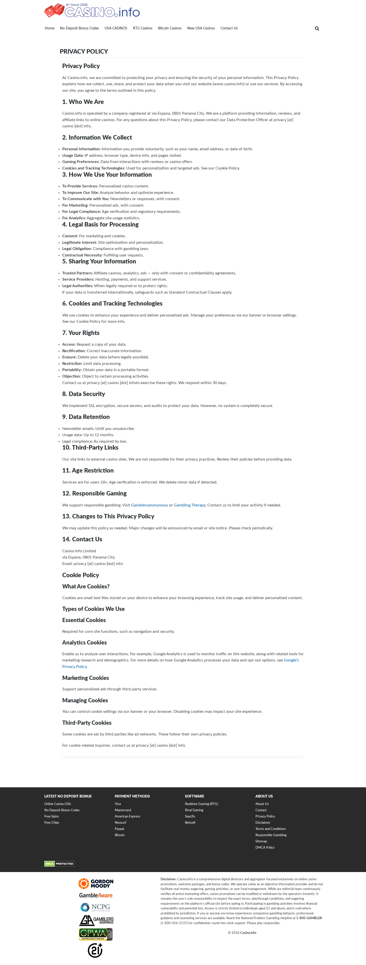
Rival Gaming (194, 810)
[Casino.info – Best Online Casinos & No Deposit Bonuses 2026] (92, 10)
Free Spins (51, 816)
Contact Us (229, 28)
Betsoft (190, 823)
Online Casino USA (57, 804)
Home (49, 28)
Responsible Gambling (271, 835)
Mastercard (123, 810)
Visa (118, 804)
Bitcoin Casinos (170, 28)
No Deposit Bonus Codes (79, 28)
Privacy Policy (265, 816)
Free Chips (51, 823)
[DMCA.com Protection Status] (59, 866)
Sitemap (261, 841)
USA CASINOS (116, 28)
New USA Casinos (201, 28)
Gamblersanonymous (149, 505)
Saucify (190, 816)
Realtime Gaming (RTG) (201, 804)
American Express (127, 816)
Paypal (119, 829)
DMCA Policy (265, 847)
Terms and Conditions (270, 829)
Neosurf (120, 823)
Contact (261, 810)
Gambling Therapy (189, 505)
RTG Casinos (142, 28)
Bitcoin (119, 835)
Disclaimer (262, 823)
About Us (262, 804)
